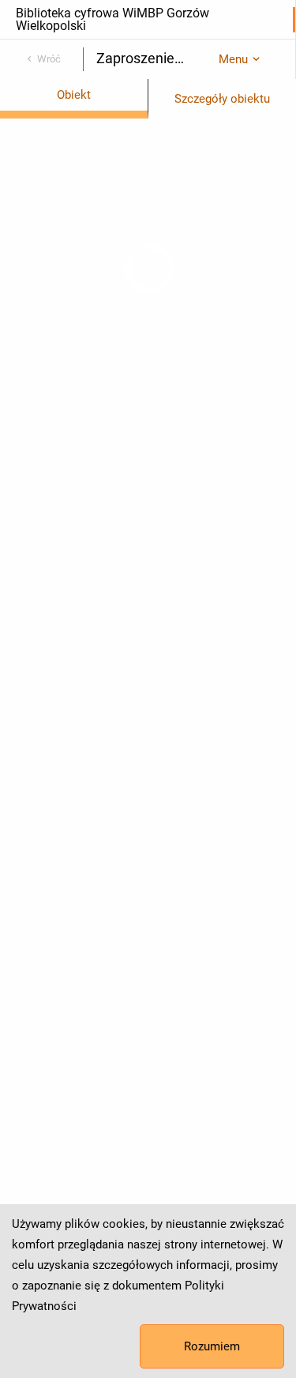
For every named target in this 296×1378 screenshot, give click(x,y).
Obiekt (74, 95)
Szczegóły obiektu (222, 99)
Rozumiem (212, 1346)
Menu (233, 59)
